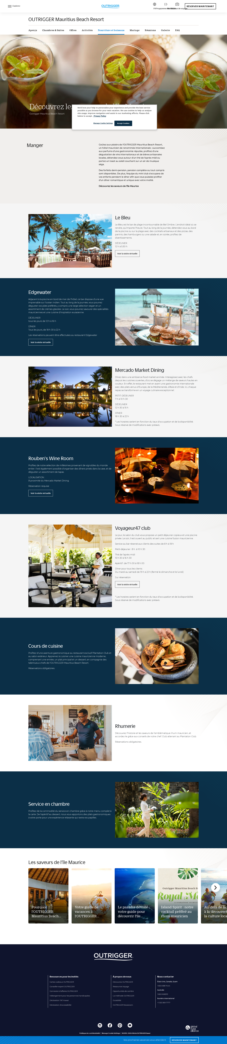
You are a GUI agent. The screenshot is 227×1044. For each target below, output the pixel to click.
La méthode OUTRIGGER (123, 996)
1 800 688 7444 (163, 986)
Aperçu (32, 30)
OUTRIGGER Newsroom (123, 1005)
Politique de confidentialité (89, 1033)
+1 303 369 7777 (163, 1003)
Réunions (150, 30)
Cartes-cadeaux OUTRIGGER (62, 982)
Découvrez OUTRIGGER (123, 982)
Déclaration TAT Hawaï (59, 1000)
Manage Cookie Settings (103, 123)
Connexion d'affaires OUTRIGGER (64, 991)
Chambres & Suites (53, 30)
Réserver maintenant (200, 6)
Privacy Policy (99, 116)
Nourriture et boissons (111, 30)
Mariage (135, 30)
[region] (114, 117)
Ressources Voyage (121, 986)
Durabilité (117, 1000)
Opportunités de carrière (123, 991)
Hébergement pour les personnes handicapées (70, 996)
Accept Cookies (123, 123)
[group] (48, 895)
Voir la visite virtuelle (127, 253)
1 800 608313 (162, 994)
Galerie (165, 30)
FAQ (177, 30)
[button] (215, 887)
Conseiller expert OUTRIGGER (62, 986)
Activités (87, 30)
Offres (72, 30)
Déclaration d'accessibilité (60, 1005)
